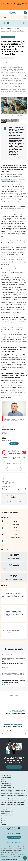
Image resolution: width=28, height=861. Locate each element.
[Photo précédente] (3, 105)
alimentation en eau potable (9, 181)
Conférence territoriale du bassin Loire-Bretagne (12, 798)
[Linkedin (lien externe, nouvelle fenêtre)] (7, 842)
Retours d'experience (6, 777)
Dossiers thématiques (6, 783)
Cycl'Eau (3, 820)
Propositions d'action (6, 775)
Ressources (3, 781)
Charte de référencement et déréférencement (11, 850)
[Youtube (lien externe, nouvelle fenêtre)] (16, 842)
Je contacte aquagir (20, 848)
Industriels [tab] (17, 695)
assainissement (5, 179)
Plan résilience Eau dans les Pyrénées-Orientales (12, 793)
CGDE (2, 822)
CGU (2, 848)
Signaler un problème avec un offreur (9, 852)
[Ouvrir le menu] (2, 12)
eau (17, 131)
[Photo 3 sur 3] (16, 121)
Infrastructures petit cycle (7, 811)
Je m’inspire (17, 28)
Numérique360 (22, 854)
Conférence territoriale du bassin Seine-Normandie (13, 800)
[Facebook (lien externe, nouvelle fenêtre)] (12, 842)
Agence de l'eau (15, 359)
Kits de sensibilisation (6, 785)
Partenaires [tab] (10, 695)
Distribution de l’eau (9, 28)
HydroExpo (3, 824)
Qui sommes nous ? (5, 846)
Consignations (5, 813)
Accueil (2, 28)
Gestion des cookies (15, 856)
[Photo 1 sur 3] (4, 121)
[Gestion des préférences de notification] (25, 858)
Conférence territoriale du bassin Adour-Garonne (12, 804)
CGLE (2, 818)
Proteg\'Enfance (5, 856)
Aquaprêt (4, 809)
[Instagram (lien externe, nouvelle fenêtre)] (20, 842)
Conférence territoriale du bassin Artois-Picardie (12, 802)
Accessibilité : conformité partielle (8, 854)
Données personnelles (9, 848)
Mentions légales (22, 846)
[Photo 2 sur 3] (10, 121)
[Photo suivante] (25, 105)
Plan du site (14, 846)
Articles (2, 779)
